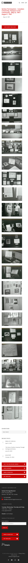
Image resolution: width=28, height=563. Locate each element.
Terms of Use (14, 555)
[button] (24, 2)
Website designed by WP (14, 556)
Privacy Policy (22, 553)
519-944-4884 (7, 497)
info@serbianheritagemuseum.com (13, 499)
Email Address (5, 521)
